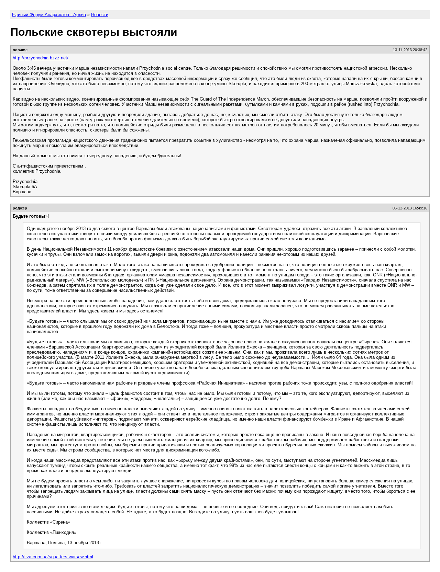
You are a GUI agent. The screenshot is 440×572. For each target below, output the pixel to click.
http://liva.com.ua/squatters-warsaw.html (53, 556)
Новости (99, 14)
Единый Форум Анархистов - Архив (49, 14)
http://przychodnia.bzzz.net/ (40, 57)
